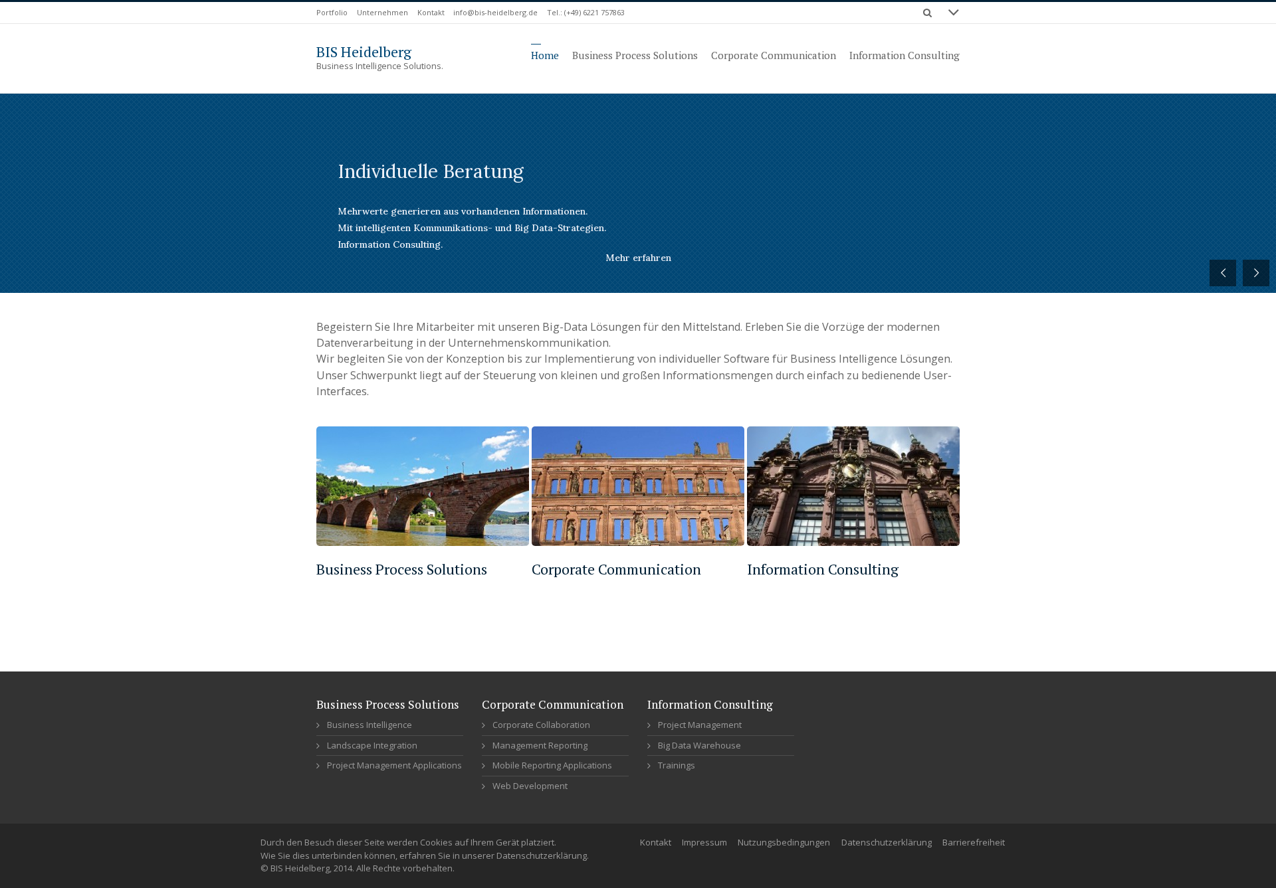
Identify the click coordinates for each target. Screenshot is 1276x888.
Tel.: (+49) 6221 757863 (586, 12)
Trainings (676, 765)
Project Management (700, 725)
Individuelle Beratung (431, 171)
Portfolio (332, 12)
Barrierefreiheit (973, 842)
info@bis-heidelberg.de (495, 12)
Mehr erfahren (638, 258)
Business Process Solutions (401, 568)
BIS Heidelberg (363, 52)
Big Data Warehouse (699, 745)
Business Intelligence (369, 725)
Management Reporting (539, 745)
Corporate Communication (616, 568)
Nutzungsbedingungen (784, 842)
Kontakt (431, 12)
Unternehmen (382, 12)
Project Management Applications (394, 765)
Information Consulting (823, 568)
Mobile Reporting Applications (552, 765)
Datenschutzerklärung (886, 842)
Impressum (704, 842)
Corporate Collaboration (541, 725)
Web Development (530, 786)
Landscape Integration (372, 745)
